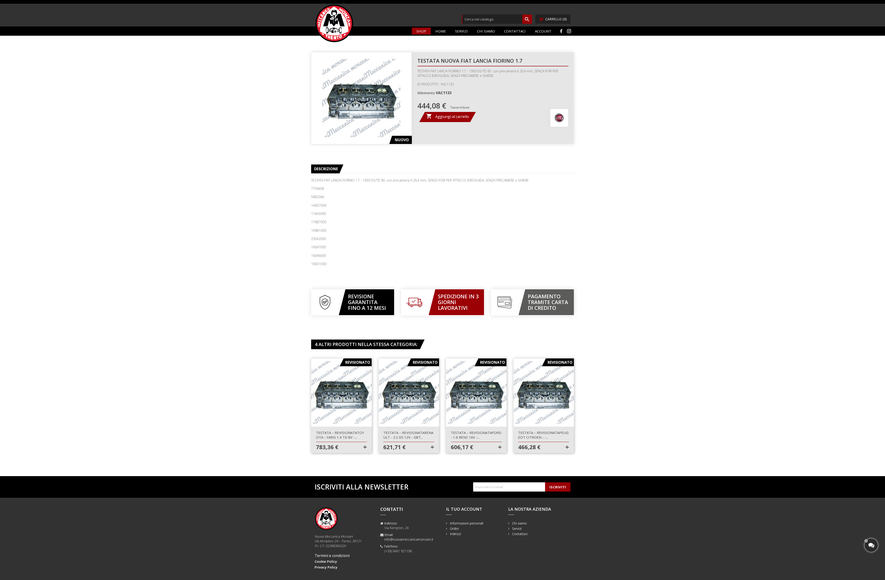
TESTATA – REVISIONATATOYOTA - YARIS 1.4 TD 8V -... (340, 434)
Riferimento (426, 93)
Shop (421, 31)
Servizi (461, 31)
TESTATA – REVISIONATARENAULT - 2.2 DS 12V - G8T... (408, 434)
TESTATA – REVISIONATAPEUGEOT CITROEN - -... (543, 434)
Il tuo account (464, 509)
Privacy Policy (326, 567)
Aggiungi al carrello (447, 116)
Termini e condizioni (332, 555)
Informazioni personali (466, 523)
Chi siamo (486, 31)
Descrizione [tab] (326, 168)
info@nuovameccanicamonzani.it (408, 539)
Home (440, 31)
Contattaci (515, 31)
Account (543, 31)
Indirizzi (455, 534)
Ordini (454, 528)
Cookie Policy (326, 561)
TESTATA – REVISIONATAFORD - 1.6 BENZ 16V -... (476, 434)
